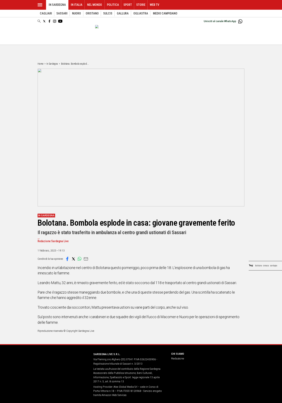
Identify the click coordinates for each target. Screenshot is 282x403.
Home (40, 63)
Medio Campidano (165, 13)
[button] (67, 259)
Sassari (62, 13)
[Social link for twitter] (44, 21)
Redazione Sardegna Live (53, 241)
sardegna (273, 265)
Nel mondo (94, 5)
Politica (113, 5)
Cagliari (46, 13)
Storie (140, 5)
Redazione (177, 358)
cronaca (266, 265)
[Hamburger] (40, 4)
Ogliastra (140, 13)
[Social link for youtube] (60, 21)
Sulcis (107, 13)
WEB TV (154, 5)
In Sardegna (57, 5)
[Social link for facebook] (49, 21)
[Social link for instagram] (54, 21)
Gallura (123, 13)
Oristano (92, 13)
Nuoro (76, 13)
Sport (127, 5)
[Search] (39, 21)
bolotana (258, 265)
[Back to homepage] (63, 362)
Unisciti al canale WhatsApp (220, 21)
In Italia (76, 5)
